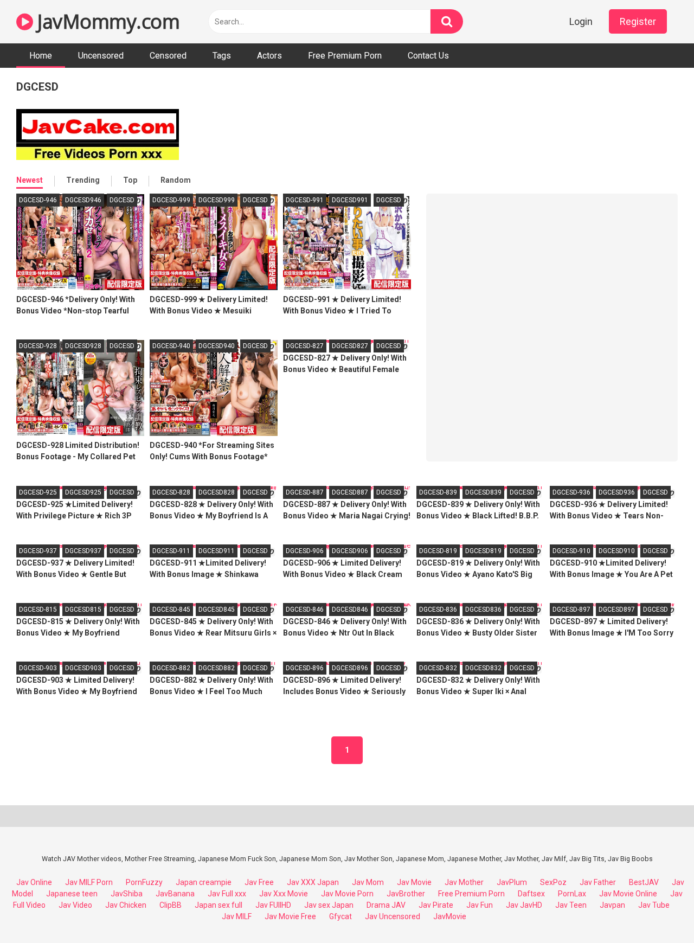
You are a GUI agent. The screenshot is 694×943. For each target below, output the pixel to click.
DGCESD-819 (438, 551)
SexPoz (553, 882)
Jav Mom (368, 882)
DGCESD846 (350, 609)
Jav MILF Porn (89, 882)
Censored (168, 55)
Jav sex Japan (329, 905)
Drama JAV (386, 905)
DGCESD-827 (305, 346)
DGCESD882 (216, 668)
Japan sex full (218, 905)
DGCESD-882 (171, 668)
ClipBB (170, 905)
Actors (269, 55)
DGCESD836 (483, 609)
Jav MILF (237, 916)
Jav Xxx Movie (283, 893)
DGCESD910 (617, 551)
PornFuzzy (144, 882)
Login (581, 21)
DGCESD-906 (305, 551)
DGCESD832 (483, 668)
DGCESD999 (216, 200)
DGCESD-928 (38, 346)
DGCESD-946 (38, 200)
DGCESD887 (350, 492)
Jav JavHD (524, 905)
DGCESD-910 (571, 551)
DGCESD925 (83, 492)
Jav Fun (479, 905)
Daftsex (531, 893)
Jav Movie (414, 882)
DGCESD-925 (38, 492)
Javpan (612, 905)
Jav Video (75, 905)
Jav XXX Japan (313, 882)
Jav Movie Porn (347, 893)
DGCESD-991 (305, 200)
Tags (222, 55)
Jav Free (259, 882)
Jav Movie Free (290, 916)
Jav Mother (464, 882)
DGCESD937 (83, 551)
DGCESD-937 (38, 551)
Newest (29, 180)
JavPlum (512, 882)
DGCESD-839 (438, 492)
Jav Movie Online (628, 893)
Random (175, 180)
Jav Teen (571, 905)
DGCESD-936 (571, 492)
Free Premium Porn (345, 55)
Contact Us (428, 55)
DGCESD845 (216, 609)
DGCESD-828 (171, 492)
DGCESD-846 (305, 609)
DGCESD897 (617, 609)
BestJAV (644, 882)
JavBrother (406, 893)
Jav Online (34, 882)
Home (40, 55)
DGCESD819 (483, 551)
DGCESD (122, 200)
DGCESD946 (83, 200)
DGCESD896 (350, 668)
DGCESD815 (83, 609)
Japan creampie (204, 882)
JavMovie (449, 916)
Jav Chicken (125, 905)
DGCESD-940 (171, 346)
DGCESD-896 (305, 668)
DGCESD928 (83, 346)
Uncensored (101, 55)
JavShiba (127, 893)
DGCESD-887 (305, 492)
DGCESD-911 (171, 551)
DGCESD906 (350, 551)
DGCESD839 (483, 492)
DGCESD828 (216, 492)
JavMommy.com (106, 21)
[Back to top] (657, 910)
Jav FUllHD (273, 905)
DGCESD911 (216, 551)
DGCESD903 (83, 668)
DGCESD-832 (438, 668)
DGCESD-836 (438, 609)
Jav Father (598, 882)
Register (638, 21)
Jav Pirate (436, 905)
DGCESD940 (216, 346)
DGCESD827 (350, 346)
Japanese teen (72, 893)
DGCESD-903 (38, 668)
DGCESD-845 (171, 609)
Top (130, 180)
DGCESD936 (617, 492)
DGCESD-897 (571, 609)
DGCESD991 (350, 200)
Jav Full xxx (227, 893)
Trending (83, 180)
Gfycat (340, 916)
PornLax (572, 893)
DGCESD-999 (171, 200)
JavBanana (175, 893)
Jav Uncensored (392, 916)
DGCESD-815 (38, 609)
